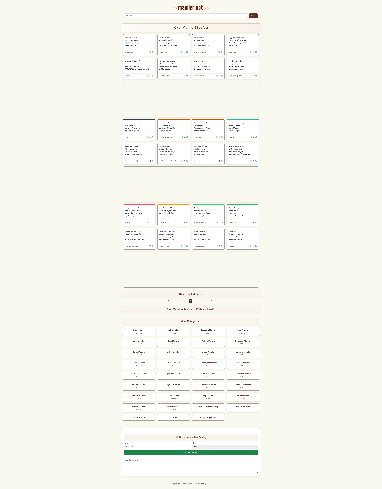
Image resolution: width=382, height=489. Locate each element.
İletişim (173, 417)
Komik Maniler (138, 330)
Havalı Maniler (138, 352)
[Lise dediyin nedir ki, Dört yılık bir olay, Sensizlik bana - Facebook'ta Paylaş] (256, 137)
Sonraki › (205, 301)
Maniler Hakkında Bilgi (208, 406)
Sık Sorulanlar (139, 417)
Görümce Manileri (208, 384)
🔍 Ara (253, 16)
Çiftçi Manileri (243, 395)
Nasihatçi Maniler (243, 384)
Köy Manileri (208, 395)
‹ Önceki (175, 301)
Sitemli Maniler (138, 384)
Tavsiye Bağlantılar (208, 417)
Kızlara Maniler (208, 341)
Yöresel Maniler (139, 406)
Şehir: (194, 443)
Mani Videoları (173, 406)
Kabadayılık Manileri (208, 363)
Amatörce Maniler (243, 374)
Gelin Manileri (139, 341)
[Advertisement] (191, 99)
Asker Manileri (173, 352)
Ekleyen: (126, 443)
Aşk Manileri (173, 330)
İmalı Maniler (139, 363)
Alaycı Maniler (208, 352)
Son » (213, 301)
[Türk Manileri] (191, 7)
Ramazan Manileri (243, 341)
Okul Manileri (243, 330)
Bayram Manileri (139, 395)
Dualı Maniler (174, 395)
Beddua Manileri (243, 363)
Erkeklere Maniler (139, 374)
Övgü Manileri (173, 363)
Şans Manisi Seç (243, 406)
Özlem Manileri (208, 374)
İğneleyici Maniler (173, 374)
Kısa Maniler (173, 341)
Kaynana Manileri (243, 352)
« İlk (168, 301)
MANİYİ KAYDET (191, 452)
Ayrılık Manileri (173, 384)
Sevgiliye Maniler (208, 330)
